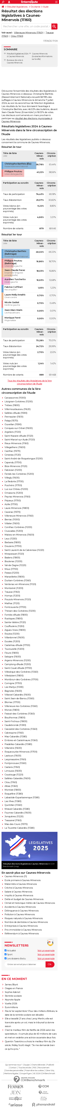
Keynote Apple (12, 999)
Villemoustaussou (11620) (17, 409)
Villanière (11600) (13, 748)
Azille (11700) (11, 504)
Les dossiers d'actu (16, 958)
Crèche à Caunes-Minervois (19, 887)
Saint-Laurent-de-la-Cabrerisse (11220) (24, 550)
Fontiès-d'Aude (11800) (16, 614)
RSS (34, 1068)
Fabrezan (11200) (13, 470)
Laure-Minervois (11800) (17, 508)
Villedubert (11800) (14, 675)
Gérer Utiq (50, 1070)
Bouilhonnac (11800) (15, 717)
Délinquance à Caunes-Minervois (22, 910)
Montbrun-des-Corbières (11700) (21, 679)
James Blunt (11, 984)
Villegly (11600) (12, 477)
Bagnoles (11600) (13, 691)
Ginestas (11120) (13, 454)
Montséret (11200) (14, 588)
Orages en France (14, 988)
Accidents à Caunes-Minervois (20, 907)
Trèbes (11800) (12, 405)
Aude (45, 6)
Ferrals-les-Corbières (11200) (19, 474)
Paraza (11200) (12, 572)
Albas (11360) (11, 786)
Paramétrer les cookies (34, 1070)
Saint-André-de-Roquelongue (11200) (24, 458)
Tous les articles (24, 1068)
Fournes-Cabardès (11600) (18, 812)
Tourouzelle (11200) (14, 649)
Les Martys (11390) (14, 687)
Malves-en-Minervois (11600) (19, 534)
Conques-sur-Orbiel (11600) (19, 428)
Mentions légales (11, 1073)
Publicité (50, 1065)
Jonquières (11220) (14, 816)
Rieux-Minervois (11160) (16, 443)
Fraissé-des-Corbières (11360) (20, 713)
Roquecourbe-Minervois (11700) (21, 751)
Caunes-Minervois (39, 54)
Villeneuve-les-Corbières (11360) (21, 706)
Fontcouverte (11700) (15, 607)
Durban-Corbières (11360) (18, 580)
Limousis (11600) (13, 771)
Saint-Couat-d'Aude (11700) (18, 668)
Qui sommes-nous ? (13, 1065)
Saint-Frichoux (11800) (16, 721)
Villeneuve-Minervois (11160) (28, 32)
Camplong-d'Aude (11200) (18, 664)
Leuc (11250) (11, 538)
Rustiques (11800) (14, 618)
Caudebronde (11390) (15, 725)
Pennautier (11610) (14, 416)
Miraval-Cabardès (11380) (17, 809)
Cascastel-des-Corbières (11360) (21, 729)
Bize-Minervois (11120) (16, 466)
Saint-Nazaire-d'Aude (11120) (19, 436)
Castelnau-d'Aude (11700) (17, 645)
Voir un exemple (46, 950)
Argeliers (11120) (13, 432)
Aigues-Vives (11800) (15, 630)
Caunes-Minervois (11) (16, 876)
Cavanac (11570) (12, 512)
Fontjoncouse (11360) (15, 763)
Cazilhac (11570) (12, 451)
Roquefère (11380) (14, 793)
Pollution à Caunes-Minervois (20, 914)
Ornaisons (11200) (14, 493)
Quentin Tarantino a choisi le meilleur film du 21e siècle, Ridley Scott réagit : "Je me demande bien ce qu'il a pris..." (30, 1045)
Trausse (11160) (12, 592)
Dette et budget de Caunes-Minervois (24, 899)
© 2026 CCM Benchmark (44, 1073)
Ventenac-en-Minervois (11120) (20, 584)
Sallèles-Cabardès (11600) (17, 778)
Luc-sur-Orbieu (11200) (16, 489)
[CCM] (43, 1086)
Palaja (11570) (11, 420)
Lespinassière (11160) (15, 759)
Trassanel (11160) (13, 820)
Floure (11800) (12, 653)
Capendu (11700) (13, 462)
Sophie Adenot (12, 992)
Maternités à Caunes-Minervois (21, 884)
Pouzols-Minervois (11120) (18, 599)
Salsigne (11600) (13, 656)
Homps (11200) (12, 595)
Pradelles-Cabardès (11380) (18, 744)
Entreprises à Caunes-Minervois (21, 926)
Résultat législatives (17, 6)
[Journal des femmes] (15, 1086)
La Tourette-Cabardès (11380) (19, 828)
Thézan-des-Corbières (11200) (20, 611)
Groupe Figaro (26, 1073)
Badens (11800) (12, 557)
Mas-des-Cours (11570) (16, 824)
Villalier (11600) (12, 523)
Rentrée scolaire (13, 996)
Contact (13, 1068)
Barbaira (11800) (13, 542)
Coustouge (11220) (14, 774)
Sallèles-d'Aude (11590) (16, 413)
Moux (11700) (11, 569)
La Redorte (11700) (14, 481)
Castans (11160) (12, 767)
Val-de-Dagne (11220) (15, 565)
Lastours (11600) (13, 755)
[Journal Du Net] (15, 1092)
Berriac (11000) (12, 519)
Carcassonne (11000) (15, 397)
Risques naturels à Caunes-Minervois (24, 918)
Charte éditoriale (38, 1065)
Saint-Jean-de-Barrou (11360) (19, 698)
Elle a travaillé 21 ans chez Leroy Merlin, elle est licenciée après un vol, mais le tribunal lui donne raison (29, 1022)
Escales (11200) (12, 641)
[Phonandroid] (43, 1104)
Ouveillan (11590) (13, 424)
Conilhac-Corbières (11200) (18, 527)
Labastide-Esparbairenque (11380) (22, 797)
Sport (9, 954)
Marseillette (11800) (14, 576)
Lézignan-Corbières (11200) (19, 401)
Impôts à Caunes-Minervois (19, 895)
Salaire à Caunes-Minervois (18, 891)
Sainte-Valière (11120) (15, 622)
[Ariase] (15, 1104)
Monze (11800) (12, 710)
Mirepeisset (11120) (14, 553)
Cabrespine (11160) (14, 732)
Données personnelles (14, 1070)
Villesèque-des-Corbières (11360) (21, 671)
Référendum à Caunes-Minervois (22, 933)
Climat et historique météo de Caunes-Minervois (30, 903)
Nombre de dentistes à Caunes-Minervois (26, 922)
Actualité (11, 950)
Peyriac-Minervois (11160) (17, 496)
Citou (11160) (17, 36)
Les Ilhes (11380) (13, 801)
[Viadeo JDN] (43, 1098)
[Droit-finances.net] (43, 1092)
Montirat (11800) (13, 789)
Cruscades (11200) (14, 531)
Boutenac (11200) (13, 561)
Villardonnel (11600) (14, 637)
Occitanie (35, 6)
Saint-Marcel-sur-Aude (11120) (20, 439)
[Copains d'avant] (15, 1098)
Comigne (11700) (13, 683)
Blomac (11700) (12, 702)
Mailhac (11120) (12, 603)
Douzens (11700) (13, 546)
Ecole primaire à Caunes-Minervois (23, 880)
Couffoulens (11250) (14, 626)
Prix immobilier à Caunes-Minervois (23, 929)
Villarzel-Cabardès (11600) (18, 694)
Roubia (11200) (12, 633)
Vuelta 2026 (11, 1003)
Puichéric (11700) (13, 485)
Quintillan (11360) (13, 805)
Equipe (27, 1065)
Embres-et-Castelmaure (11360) (21, 740)
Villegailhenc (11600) (15, 447)
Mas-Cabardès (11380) (16, 736)
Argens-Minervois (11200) (18, 660)
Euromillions (11, 1007)
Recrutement (43, 1068)
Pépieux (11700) (13, 500)
